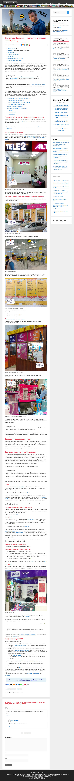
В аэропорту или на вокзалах (16, 100)
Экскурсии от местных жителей (15, 58)
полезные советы (11, 689)
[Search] (68, 12)
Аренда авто (11, 56)
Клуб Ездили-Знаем (58, 196)
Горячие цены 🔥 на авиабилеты (61, 180)
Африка (59, 3)
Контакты (42, 772)
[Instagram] (62, 220)
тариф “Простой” (19, 486)
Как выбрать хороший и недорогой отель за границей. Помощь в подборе (60, 192)
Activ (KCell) (12, 114)
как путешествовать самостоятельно (52, 774)
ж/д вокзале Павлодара (29, 136)
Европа (52, 3)
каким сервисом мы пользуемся (38, 84)
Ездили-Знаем (14, 720)
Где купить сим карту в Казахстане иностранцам (19, 98)
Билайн (11, 110)
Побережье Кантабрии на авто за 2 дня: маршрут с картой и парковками (60, 162)
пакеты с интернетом (10, 531)
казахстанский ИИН (14, 78)
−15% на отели (11, 48)
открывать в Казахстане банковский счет (24, 76)
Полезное (66, 3)
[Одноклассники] (23, 45)
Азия (37, 3)
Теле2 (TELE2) (12, 112)
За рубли (10, 50)
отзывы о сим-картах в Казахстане (27, 634)
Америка (44, 3)
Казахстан (8, 41)
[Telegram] (24, 45)
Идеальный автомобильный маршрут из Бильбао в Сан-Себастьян (60, 156)
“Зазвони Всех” (30, 519)
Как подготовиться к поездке (31, 661)
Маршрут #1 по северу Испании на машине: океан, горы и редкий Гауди (61, 144)
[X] (26, 45)
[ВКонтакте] (21, 45)
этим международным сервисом (21, 650)
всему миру (61, 130)
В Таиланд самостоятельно (61, 105)
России (64, 128)
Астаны (6, 136)
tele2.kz (27, 492)
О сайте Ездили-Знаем (34, 772)
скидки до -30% (23, 660)
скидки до (17, 655)
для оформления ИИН (25, 121)
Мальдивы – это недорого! (61, 112)
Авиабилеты (11, 52)
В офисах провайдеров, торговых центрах (19, 102)
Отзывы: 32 (14, 41)
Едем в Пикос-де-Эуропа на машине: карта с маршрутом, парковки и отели (60, 168)
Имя (6, 752)
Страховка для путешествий (15, 60)
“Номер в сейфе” (19, 532)
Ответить (8, 715)
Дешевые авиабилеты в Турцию (61, 183)
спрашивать (15, 636)
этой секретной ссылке (20, 645)
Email (6, 758)
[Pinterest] (29, 45)
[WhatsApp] (28, 45)
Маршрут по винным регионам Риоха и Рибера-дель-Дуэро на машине (60, 150)
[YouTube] (65, 220)
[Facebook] (60, 220)
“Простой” (27, 616)
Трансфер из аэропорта (13, 54)
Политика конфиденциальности (37, 777)
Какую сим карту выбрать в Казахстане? (17, 108)
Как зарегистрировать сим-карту (15, 106)
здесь (20, 313)
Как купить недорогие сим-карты (17, 104)
